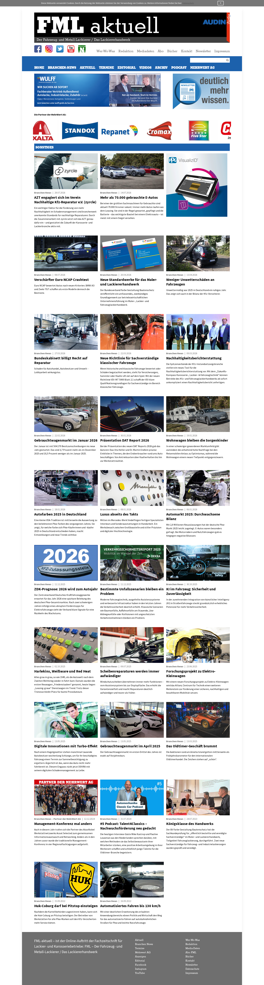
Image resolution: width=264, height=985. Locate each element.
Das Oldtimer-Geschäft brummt (191, 746)
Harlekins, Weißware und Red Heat (62, 671)
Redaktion (125, 51)
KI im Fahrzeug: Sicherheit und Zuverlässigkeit (191, 591)
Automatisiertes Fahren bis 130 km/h (130, 905)
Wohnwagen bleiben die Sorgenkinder (197, 440)
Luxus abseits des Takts (119, 514)
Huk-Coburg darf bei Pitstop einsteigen (66, 905)
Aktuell (87, 67)
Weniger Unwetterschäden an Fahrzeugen (190, 282)
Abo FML (190, 952)
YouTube (140, 973)
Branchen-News (62, 67)
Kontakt (186, 51)
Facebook (140, 965)
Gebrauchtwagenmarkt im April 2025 (130, 746)
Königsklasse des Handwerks (189, 823)
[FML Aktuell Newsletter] (82, 49)
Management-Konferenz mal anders (63, 823)
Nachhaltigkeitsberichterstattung (194, 358)
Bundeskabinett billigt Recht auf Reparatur (60, 360)
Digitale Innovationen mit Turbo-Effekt (65, 746)
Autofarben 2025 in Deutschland (60, 514)
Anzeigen (140, 957)
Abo (160, 51)
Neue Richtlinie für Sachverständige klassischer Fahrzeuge (129, 360)
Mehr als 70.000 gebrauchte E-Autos (129, 197)
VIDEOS (145, 67)
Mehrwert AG (142, 952)
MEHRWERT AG (202, 67)
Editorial (126, 67)
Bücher (172, 51)
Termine (106, 67)
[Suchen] (228, 60)
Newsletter (203, 51)
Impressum (222, 51)
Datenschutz (188, 3)
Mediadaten (145, 51)
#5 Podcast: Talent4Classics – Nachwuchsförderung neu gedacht (128, 826)
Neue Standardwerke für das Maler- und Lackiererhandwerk (128, 282)
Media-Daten (192, 948)
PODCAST (179, 67)
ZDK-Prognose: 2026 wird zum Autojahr (66, 589)
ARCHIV (161, 67)
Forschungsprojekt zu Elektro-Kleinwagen (190, 673)
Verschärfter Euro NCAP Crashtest (61, 279)
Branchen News (144, 944)
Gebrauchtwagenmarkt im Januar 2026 (65, 440)
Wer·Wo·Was (105, 51)
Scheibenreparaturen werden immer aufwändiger (129, 673)
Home (39, 67)
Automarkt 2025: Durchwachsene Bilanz (193, 516)
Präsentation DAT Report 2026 (124, 440)
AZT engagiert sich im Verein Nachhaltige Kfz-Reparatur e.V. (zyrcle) (65, 200)
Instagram (141, 969)
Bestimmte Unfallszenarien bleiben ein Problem (132, 591)
